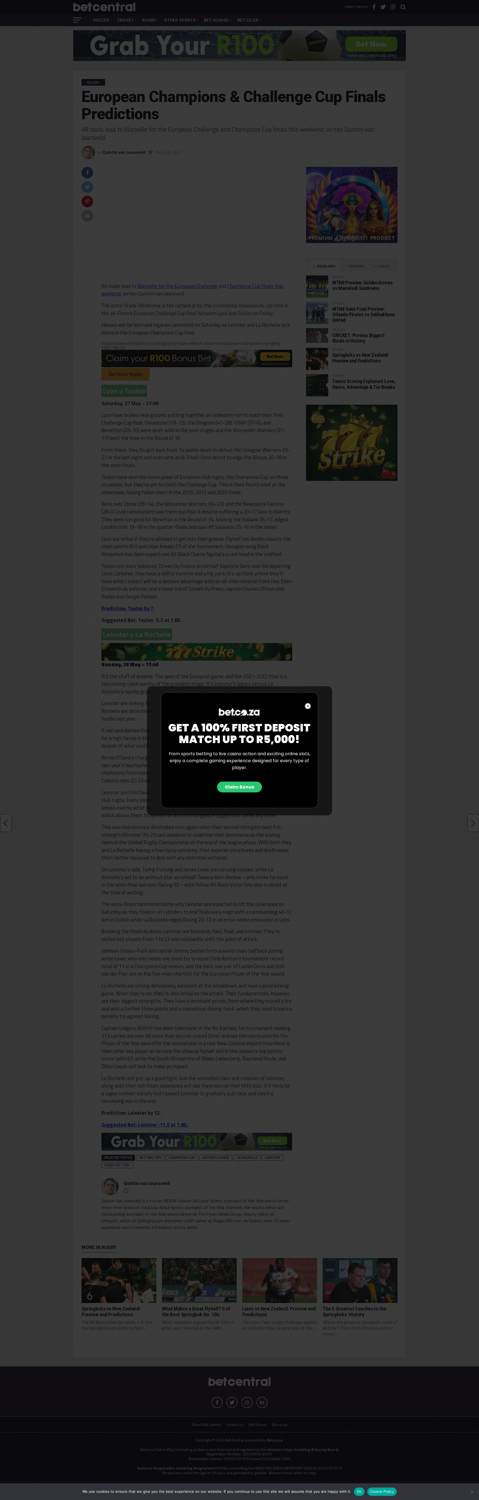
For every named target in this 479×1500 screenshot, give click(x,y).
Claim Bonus (239, 787)
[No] (472, 1491)
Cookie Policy (382, 1491)
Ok (359, 1491)
